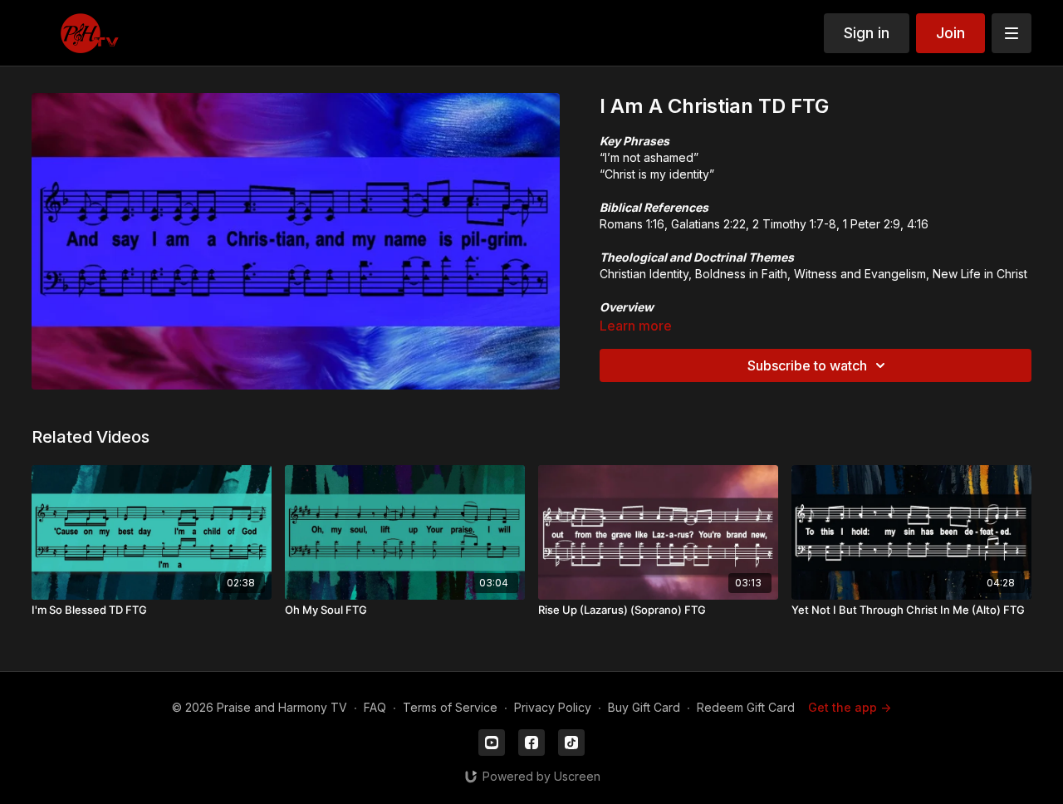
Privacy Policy (552, 707)
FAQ (375, 707)
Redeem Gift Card (746, 707)
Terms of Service (450, 707)
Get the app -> (849, 707)
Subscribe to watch (807, 365)
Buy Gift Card (644, 707)
